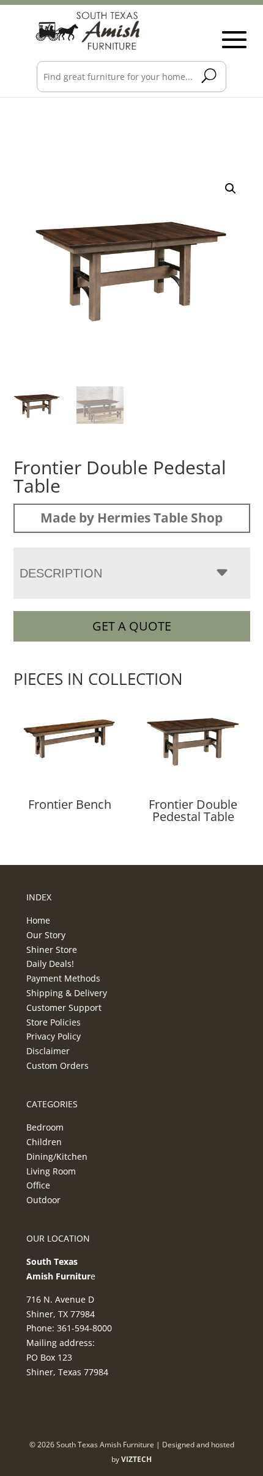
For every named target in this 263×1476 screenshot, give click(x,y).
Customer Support (64, 1007)
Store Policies (53, 1022)
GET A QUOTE (131, 626)
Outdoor (43, 1200)
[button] (231, 189)
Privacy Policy (53, 1036)
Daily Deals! (50, 963)
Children (44, 1142)
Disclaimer (48, 1051)
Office (38, 1185)
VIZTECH (136, 1459)
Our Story (45, 935)
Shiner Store (51, 949)
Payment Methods (63, 978)
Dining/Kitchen (56, 1156)
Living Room (51, 1171)
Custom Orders (57, 1065)
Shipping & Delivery (66, 993)
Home (38, 920)
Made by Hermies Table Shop (131, 517)
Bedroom (45, 1127)
